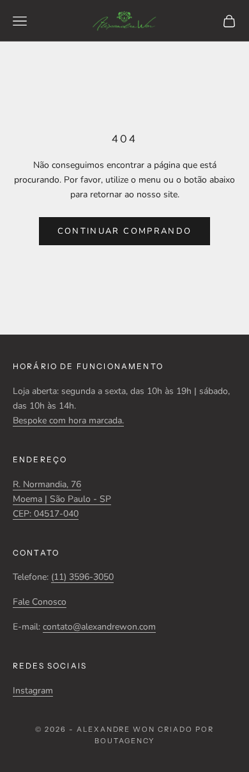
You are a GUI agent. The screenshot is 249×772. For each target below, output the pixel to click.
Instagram (33, 691)
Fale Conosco (39, 602)
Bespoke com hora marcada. (68, 420)
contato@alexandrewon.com (99, 627)
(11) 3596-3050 (82, 577)
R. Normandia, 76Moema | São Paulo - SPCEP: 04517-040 (62, 499)
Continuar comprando (124, 231)
